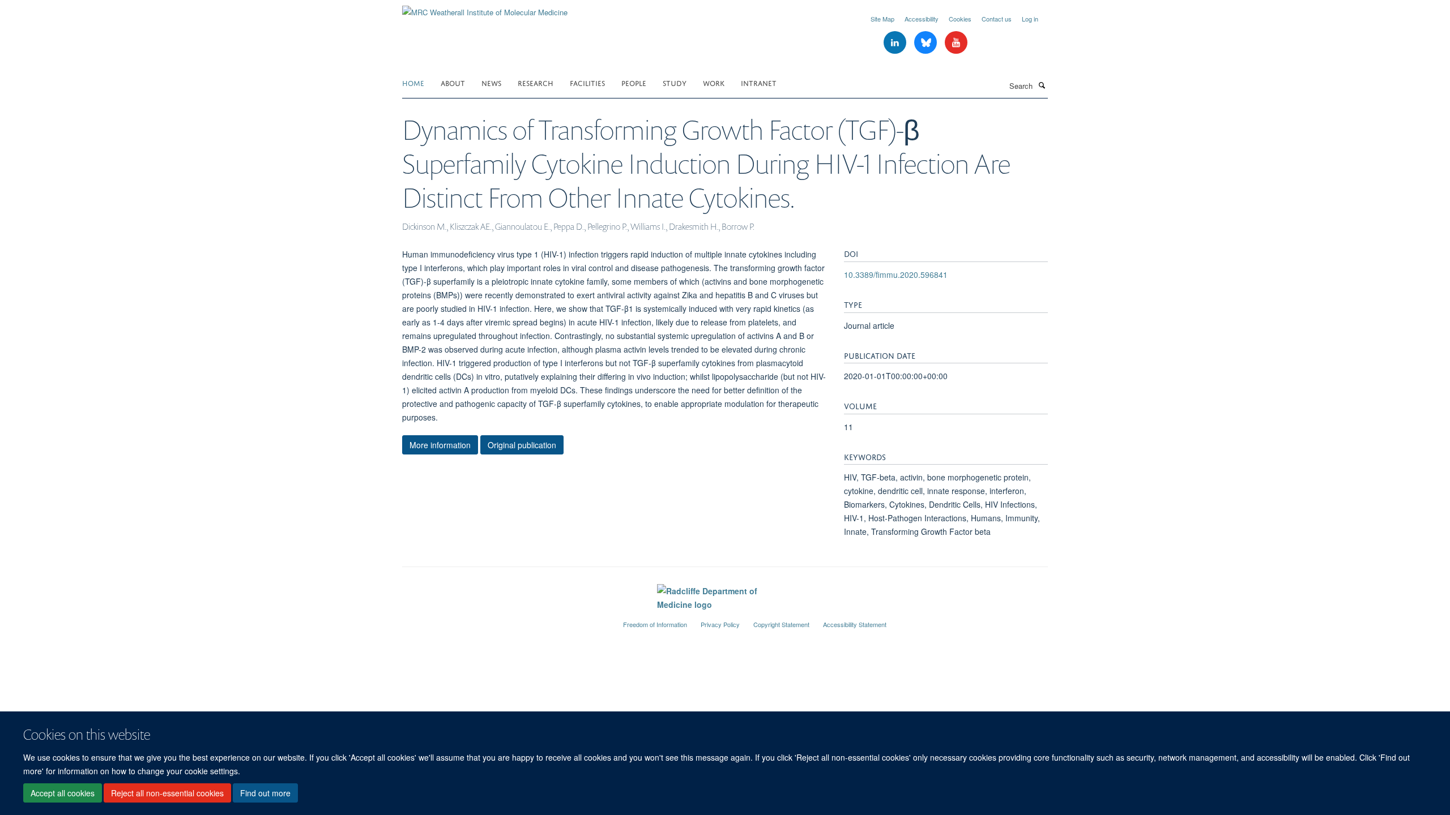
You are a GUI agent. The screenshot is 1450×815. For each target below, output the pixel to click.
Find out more (265, 793)
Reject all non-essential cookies (167, 793)
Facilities (587, 82)
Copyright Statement (781, 624)
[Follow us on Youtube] (956, 42)
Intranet (759, 82)
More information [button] (440, 445)
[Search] (1041, 85)
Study (674, 82)
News (491, 82)
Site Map (882, 18)
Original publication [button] (522, 445)
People (633, 82)
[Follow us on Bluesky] (926, 42)
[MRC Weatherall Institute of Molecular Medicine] (485, 8)
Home (413, 82)
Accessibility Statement (854, 624)
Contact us (997, 18)
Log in (1030, 18)
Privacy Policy (720, 624)
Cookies (960, 18)
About (453, 82)
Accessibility (922, 18)
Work (713, 82)
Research (535, 82)
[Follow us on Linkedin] (896, 42)
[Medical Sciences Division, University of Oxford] (504, 620)
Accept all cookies (63, 793)
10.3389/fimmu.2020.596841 (896, 274)
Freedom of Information (655, 624)
